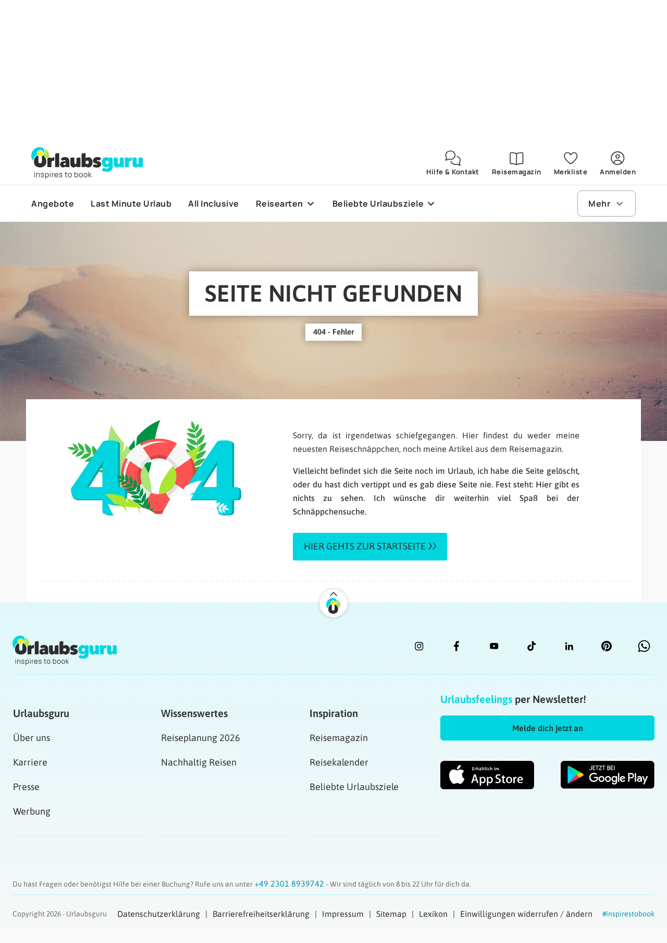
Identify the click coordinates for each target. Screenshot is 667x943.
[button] (547, 728)
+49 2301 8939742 (290, 883)
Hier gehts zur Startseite (365, 546)
